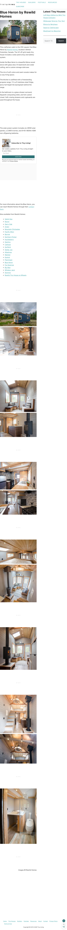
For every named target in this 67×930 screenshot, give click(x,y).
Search (61, 41)
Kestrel (7, 257)
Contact (45, 921)
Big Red (7, 268)
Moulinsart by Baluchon (52, 31)
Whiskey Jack (10, 270)
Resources (52, 2)
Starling (7, 242)
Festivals (42, 2)
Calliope (8, 245)
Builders (31, 2)
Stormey (8, 273)
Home (5, 921)
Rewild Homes (12, 50)
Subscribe (20, 6)
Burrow (7, 234)
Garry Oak (8, 224)
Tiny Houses (21, 2)
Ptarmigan (8, 260)
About (40, 921)
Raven (7, 222)
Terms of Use (8, 924)
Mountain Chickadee (12, 229)
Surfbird (8, 247)
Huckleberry (9, 240)
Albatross (8, 252)
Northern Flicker (11, 237)
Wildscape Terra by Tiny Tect (54, 21)
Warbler (7, 255)
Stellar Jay (9, 250)
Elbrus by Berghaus (50, 24)
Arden (7, 227)
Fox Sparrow (9, 265)
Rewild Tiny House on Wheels (15, 275)
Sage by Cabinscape (51, 28)
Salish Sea (8, 219)
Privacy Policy (53, 921)
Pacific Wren (9, 232)
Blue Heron (9, 262)
